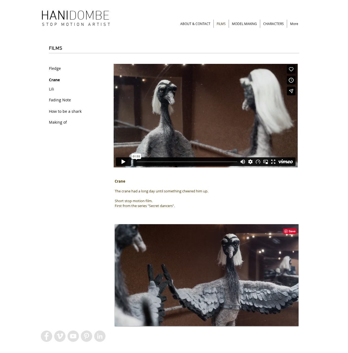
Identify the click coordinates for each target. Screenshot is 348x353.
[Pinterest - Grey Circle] (86, 336)
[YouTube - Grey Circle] (73, 336)
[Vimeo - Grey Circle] (60, 336)
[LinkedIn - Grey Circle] (99, 336)
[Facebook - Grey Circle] (46, 336)
